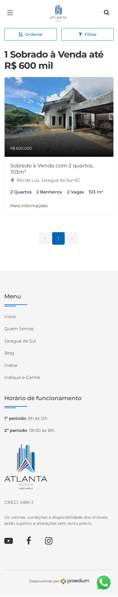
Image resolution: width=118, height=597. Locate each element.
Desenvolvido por (44, 581)
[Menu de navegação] (11, 13)
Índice (10, 365)
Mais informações (29, 205)
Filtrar (91, 34)
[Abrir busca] (106, 13)
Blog (9, 353)
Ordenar (34, 34)
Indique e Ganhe (22, 377)
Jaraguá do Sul (20, 341)
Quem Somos (19, 328)
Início (10, 316)
